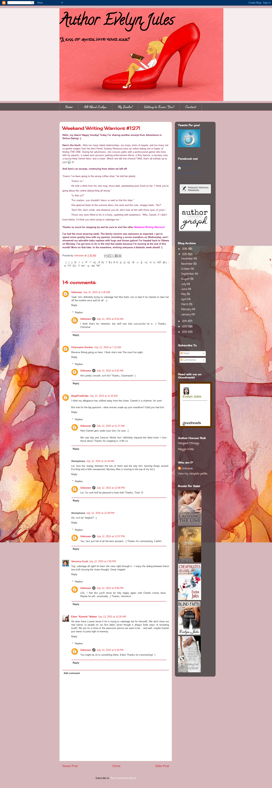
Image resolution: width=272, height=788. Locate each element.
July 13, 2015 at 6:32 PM (110, 650)
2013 (185, 327)
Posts (185, 354)
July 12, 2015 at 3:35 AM (96, 292)
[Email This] (106, 256)
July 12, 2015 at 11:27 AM (111, 425)
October (186, 269)
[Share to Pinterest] (120, 256)
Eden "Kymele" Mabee (84, 616)
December (187, 259)
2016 (185, 249)
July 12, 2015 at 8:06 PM (110, 588)
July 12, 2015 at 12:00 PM (100, 513)
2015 (185, 254)
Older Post (162, 766)
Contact (190, 107)
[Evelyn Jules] (179, 169)
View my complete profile (192, 474)
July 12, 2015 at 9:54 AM (110, 319)
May (184, 294)
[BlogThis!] (109, 256)
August (185, 279)
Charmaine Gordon (82, 347)
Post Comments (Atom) (123, 778)
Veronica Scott (79, 561)
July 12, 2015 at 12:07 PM (111, 536)
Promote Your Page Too (188, 173)
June (184, 289)
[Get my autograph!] (194, 231)
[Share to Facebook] (116, 256)
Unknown (79, 255)
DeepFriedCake (79, 395)
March (185, 304)
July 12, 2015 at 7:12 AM (107, 347)
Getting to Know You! (159, 107)
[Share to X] (113, 256)
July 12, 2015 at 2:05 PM (102, 561)
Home (69, 107)
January (186, 315)
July (184, 284)
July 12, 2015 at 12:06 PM (111, 487)
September (188, 274)
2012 (185, 332)
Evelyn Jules (183, 165)
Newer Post (70, 766)
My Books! (125, 107)
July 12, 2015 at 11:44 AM (100, 461)
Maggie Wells (186, 449)
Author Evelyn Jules (116, 21)
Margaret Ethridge (188, 443)
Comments (189, 360)
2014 (185, 321)
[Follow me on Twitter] (189, 146)
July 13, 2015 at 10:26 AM (112, 616)
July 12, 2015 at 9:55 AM (110, 370)
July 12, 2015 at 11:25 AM (103, 395)
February (186, 309)
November (187, 264)
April (184, 299)
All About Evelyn (95, 107)
